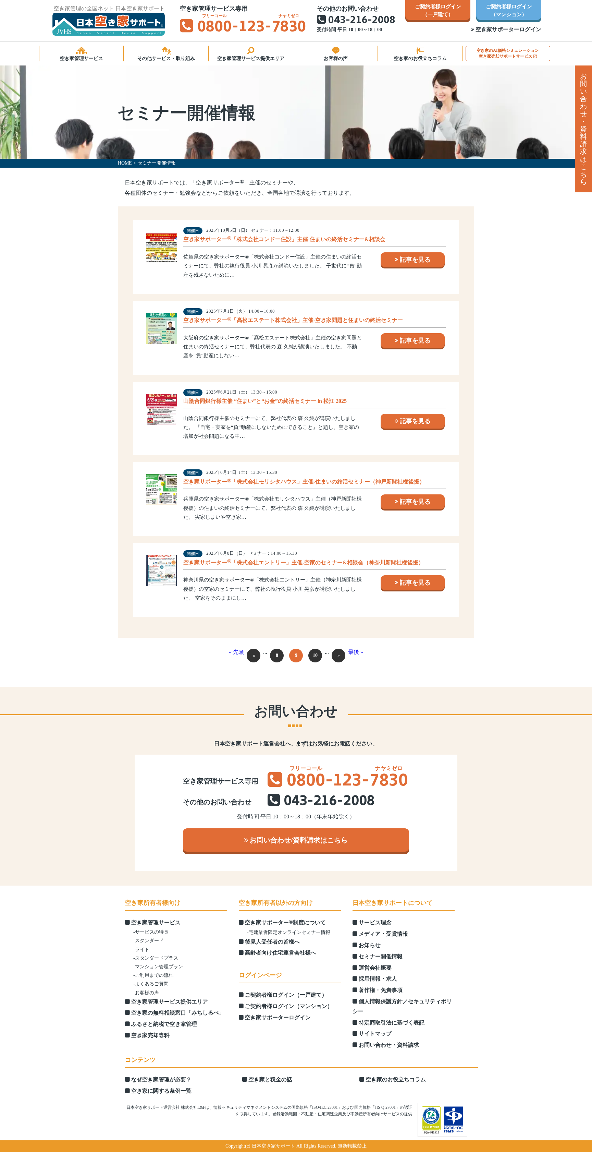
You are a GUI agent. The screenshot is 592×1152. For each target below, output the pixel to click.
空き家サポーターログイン (507, 29)
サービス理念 (374, 922)
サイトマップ (374, 1033)
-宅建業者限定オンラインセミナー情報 (288, 932)
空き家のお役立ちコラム (420, 58)
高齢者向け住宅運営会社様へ (280, 953)
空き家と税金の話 (269, 1079)
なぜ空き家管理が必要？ (161, 1079)
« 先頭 (236, 652)
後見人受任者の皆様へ (272, 942)
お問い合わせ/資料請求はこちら (298, 840)
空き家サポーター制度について (285, 922)
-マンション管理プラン (158, 966)
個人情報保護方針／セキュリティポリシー (402, 1006)
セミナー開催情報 (380, 956)
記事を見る (414, 259)
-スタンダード (148, 940)
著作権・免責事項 (380, 990)
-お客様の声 (146, 992)
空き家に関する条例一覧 (161, 1091)
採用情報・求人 (377, 979)
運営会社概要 (374, 968)
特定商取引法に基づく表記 (390, 1022)
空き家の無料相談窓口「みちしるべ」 (177, 1013)
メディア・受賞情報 (382, 934)
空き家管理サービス (81, 58)
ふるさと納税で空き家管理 (163, 1024)
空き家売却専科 (150, 1035)
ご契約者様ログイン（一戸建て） (285, 995)
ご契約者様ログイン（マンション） (288, 1006)
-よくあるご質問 (151, 983)
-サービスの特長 (151, 932)
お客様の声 (336, 58)
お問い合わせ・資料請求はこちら (583, 128)
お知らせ (369, 945)
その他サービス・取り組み (166, 58)
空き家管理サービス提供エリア (250, 58)
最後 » (355, 652)
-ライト (141, 949)
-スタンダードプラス (155, 958)
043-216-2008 (361, 21)
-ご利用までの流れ (153, 975)
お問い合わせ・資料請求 (388, 1045)
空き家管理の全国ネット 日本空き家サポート (109, 8)
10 (315, 655)
